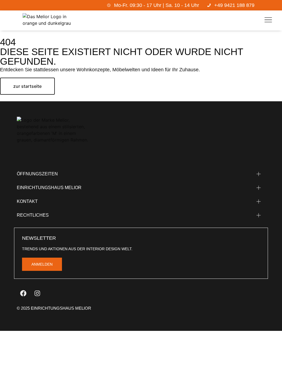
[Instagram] (37, 293)
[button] (268, 21)
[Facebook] (23, 293)
